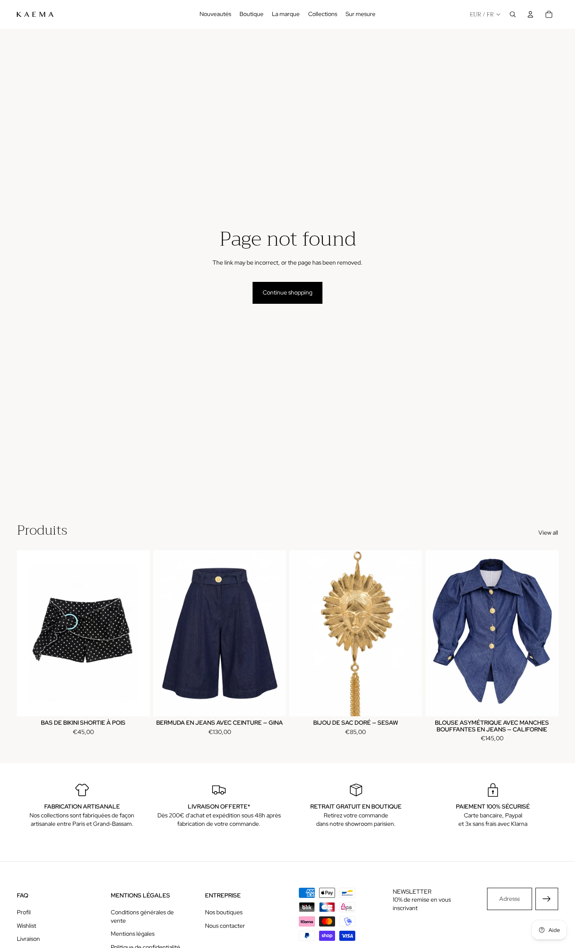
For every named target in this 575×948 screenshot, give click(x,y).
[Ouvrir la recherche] (512, 14)
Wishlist (26, 925)
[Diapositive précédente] (29, 633)
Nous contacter (225, 925)
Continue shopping (287, 292)
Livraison (28, 939)
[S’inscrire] (546, 899)
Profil (24, 912)
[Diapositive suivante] (137, 633)
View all (548, 532)
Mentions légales (132, 933)
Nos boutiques (223, 912)
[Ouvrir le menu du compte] (530, 14)
